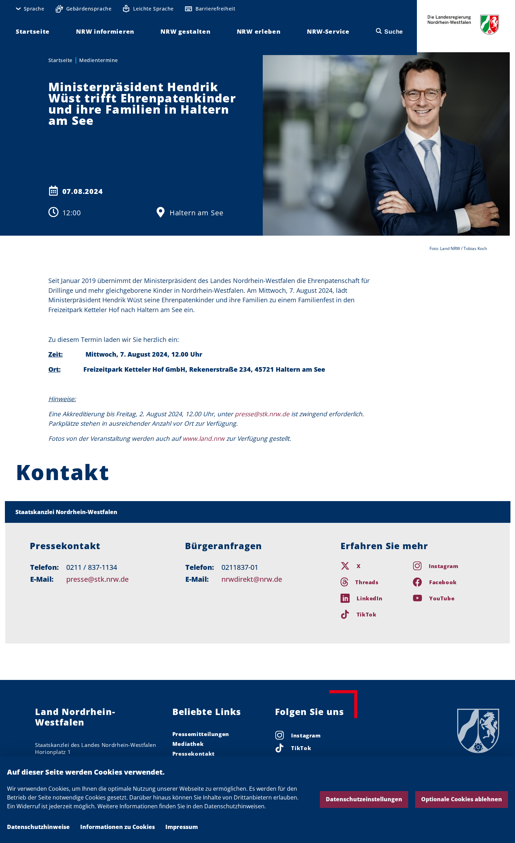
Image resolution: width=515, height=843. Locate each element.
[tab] (257, 512)
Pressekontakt (193, 753)
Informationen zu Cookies (117, 827)
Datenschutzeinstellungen (364, 799)
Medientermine (98, 60)
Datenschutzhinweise (38, 827)
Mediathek (188, 743)
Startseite (60, 60)
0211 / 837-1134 (91, 567)
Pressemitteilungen (200, 733)
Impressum (181, 827)
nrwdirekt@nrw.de (251, 579)
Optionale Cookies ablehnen (461, 799)
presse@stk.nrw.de (97, 579)
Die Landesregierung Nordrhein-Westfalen (463, 24)
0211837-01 (239, 567)
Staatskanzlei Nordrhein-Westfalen (66, 512)
